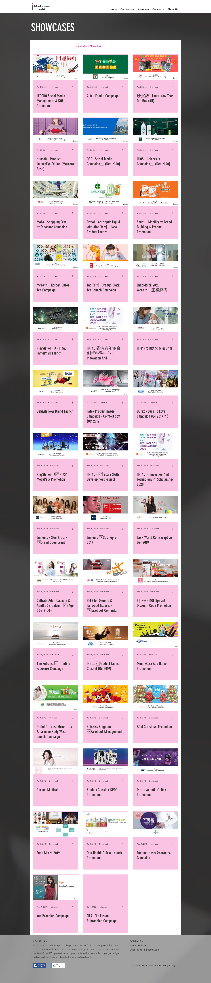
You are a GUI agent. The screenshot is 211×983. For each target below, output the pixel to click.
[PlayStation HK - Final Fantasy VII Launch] (55, 319)
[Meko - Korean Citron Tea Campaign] (55, 256)
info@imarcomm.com (148, 949)
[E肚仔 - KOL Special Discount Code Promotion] (155, 572)
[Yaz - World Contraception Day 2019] (155, 509)
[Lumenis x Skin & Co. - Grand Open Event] (55, 509)
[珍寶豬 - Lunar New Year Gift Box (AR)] (155, 67)
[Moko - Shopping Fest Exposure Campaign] (55, 193)
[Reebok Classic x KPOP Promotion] (105, 761)
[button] (174, 46)
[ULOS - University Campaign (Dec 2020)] (155, 130)
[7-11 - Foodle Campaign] (105, 67)
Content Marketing (59, 46)
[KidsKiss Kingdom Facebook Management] (105, 698)
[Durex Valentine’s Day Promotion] (155, 761)
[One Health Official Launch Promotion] (105, 824)
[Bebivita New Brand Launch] (55, 382)
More (156, 46)
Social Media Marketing (88, 46)
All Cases (38, 46)
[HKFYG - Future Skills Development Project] (105, 446)
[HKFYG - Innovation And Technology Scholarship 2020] (155, 446)
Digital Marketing (116, 46)
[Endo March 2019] (55, 824)
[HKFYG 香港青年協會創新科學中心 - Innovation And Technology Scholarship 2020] (105, 319)
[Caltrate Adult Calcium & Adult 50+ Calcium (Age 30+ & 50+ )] (55, 572)
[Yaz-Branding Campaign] (55, 887)
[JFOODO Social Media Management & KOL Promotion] (55, 67)
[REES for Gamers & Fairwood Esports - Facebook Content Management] (105, 572)
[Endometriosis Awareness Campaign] (155, 824)
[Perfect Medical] (55, 761)
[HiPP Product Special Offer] (155, 319)
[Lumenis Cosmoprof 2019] (105, 509)
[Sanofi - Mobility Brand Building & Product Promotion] (155, 193)
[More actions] (74, 87)
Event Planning (139, 46)
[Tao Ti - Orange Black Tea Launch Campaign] (105, 256)
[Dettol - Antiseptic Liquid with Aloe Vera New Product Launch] (105, 193)
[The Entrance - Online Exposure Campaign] (55, 635)
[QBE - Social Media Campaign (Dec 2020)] (105, 130)
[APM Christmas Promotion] (155, 698)
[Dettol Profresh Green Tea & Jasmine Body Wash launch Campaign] (55, 698)
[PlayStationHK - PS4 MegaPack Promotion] (55, 446)
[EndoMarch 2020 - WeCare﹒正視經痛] (155, 256)
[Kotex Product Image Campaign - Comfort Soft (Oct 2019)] (105, 382)
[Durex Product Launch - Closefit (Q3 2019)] (105, 635)
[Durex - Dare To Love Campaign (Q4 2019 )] (155, 382)
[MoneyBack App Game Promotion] (155, 635)
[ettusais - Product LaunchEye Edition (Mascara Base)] (55, 130)
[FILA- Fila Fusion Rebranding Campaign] (105, 887)
